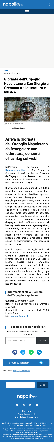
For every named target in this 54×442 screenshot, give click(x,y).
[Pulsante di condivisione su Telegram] (39, 352)
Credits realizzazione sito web (34, 425)
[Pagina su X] (30, 405)
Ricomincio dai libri (15, 170)
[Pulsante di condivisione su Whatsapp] (31, 352)
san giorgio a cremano (21, 371)
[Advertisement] (27, 41)
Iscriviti (42, 340)
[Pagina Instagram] (23, 405)
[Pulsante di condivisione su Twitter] (22, 352)
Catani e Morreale (26, 423)
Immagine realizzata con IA (14, 123)
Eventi (7, 70)
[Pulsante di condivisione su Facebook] (14, 352)
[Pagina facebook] (17, 405)
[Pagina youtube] (37, 405)
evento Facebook (19, 316)
